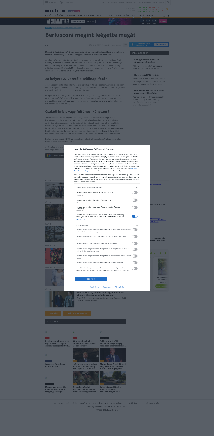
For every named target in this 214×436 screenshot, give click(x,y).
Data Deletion (94, 287)
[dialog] (107, 218)
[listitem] (107, 187)
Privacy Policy (119, 287)
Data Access (107, 287)
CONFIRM (91, 279)
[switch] (135, 192)
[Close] (145, 149)
